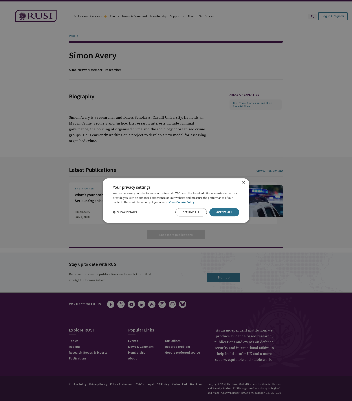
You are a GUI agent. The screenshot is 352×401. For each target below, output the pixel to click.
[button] (125, 212)
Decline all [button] (191, 212)
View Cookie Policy (182, 202)
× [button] (243, 182)
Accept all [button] (224, 212)
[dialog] (176, 200)
